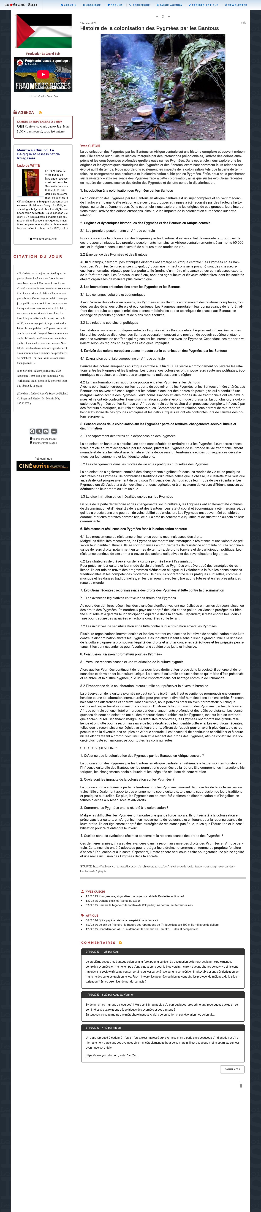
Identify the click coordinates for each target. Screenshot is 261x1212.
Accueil (70, 5)
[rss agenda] (38, 112)
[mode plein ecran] (163, 16)
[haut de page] (241, 1085)
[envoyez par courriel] (45, 433)
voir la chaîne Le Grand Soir (43, 96)
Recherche (141, 5)
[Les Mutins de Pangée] (43, 470)
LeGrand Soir (21, 4)
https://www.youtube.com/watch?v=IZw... (112, 1055)
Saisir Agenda (170, 5)
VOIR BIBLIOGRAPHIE (44, 239)
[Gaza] (43, 47)
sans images (49, 438)
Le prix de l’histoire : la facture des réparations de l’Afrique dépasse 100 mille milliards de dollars (159, 924)
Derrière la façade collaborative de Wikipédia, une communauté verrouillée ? (146, 905)
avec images (50, 442)
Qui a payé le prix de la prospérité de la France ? (128, 920)
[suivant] (169, 16)
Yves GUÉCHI (94, 891)
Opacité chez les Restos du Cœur (119, 900)
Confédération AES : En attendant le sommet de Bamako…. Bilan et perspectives (148, 929)
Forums (116, 5)
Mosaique (93, 5)
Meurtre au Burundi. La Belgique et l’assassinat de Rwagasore (38, 154)
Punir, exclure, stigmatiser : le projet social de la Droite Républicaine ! (141, 896)
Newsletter (237, 5)
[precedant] (157, 16)
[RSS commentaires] (120, 943)
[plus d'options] (54, 433)
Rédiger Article (204, 5)
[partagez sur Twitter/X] (39, 433)
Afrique (91, 915)
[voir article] (30, 195)
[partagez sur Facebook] (32, 433)
